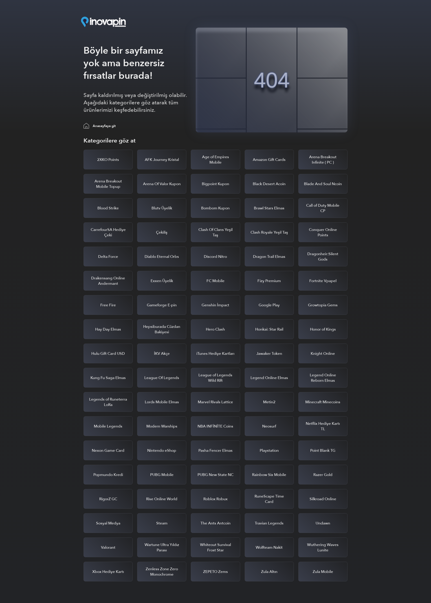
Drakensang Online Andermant (108, 281)
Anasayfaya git (104, 126)
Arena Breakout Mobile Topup (108, 184)
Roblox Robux (215, 499)
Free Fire (108, 305)
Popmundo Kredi (108, 474)
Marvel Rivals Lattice (215, 402)
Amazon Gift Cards (269, 159)
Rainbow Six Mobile (269, 474)
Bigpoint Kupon (215, 183)
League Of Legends (161, 377)
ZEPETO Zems (215, 571)
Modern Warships (161, 426)
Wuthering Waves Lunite (323, 547)
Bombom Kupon (215, 208)
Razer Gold (322, 474)
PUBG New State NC (215, 474)
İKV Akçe (162, 353)
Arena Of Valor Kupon (162, 183)
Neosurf (269, 426)
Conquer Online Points (323, 232)
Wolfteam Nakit (269, 547)
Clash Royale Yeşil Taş (269, 232)
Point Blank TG (322, 450)
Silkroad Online (323, 499)
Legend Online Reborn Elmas (323, 378)
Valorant (108, 547)
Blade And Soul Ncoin (323, 183)
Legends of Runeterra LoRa (108, 402)
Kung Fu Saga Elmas (108, 377)
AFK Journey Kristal (162, 159)
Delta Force (108, 256)
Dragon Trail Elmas (269, 256)
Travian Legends (269, 523)
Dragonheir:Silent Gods (322, 256)
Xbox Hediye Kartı (108, 571)
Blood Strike (108, 208)
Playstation (269, 450)
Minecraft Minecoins (322, 402)
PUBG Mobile (162, 474)
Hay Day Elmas (108, 329)
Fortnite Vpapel (322, 280)
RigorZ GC (108, 499)
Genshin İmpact (215, 305)
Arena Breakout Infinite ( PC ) (322, 159)
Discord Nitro (215, 256)
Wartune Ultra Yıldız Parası (162, 547)
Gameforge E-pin (162, 305)
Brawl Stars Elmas (269, 208)
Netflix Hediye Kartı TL (323, 426)
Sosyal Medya (108, 523)
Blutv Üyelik (162, 208)
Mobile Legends (108, 426)
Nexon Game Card (108, 450)
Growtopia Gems (323, 305)
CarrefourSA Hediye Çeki (108, 232)
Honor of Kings (323, 329)
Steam (161, 523)
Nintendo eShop (161, 450)
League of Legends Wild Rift (215, 378)
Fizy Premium (269, 280)
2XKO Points (108, 159)
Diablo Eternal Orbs (162, 256)
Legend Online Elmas (269, 377)
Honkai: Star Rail (269, 329)
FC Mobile (215, 280)
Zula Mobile (323, 571)
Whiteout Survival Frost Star (215, 547)
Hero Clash (215, 329)
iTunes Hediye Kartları (215, 353)
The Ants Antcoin (215, 523)
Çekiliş (161, 232)
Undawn (323, 523)
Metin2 (269, 402)
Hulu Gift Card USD (108, 353)
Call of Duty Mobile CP (322, 208)
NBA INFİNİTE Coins (215, 426)
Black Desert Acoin (269, 183)
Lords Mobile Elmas (162, 402)
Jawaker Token (269, 353)
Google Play (269, 305)
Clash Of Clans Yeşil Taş (215, 232)
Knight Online (323, 353)
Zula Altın (269, 571)
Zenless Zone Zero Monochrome (162, 571)
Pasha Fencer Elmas (215, 450)
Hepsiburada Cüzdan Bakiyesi (161, 329)
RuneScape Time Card (269, 499)
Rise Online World (161, 499)
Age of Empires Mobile (215, 159)
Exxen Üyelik (162, 280)
